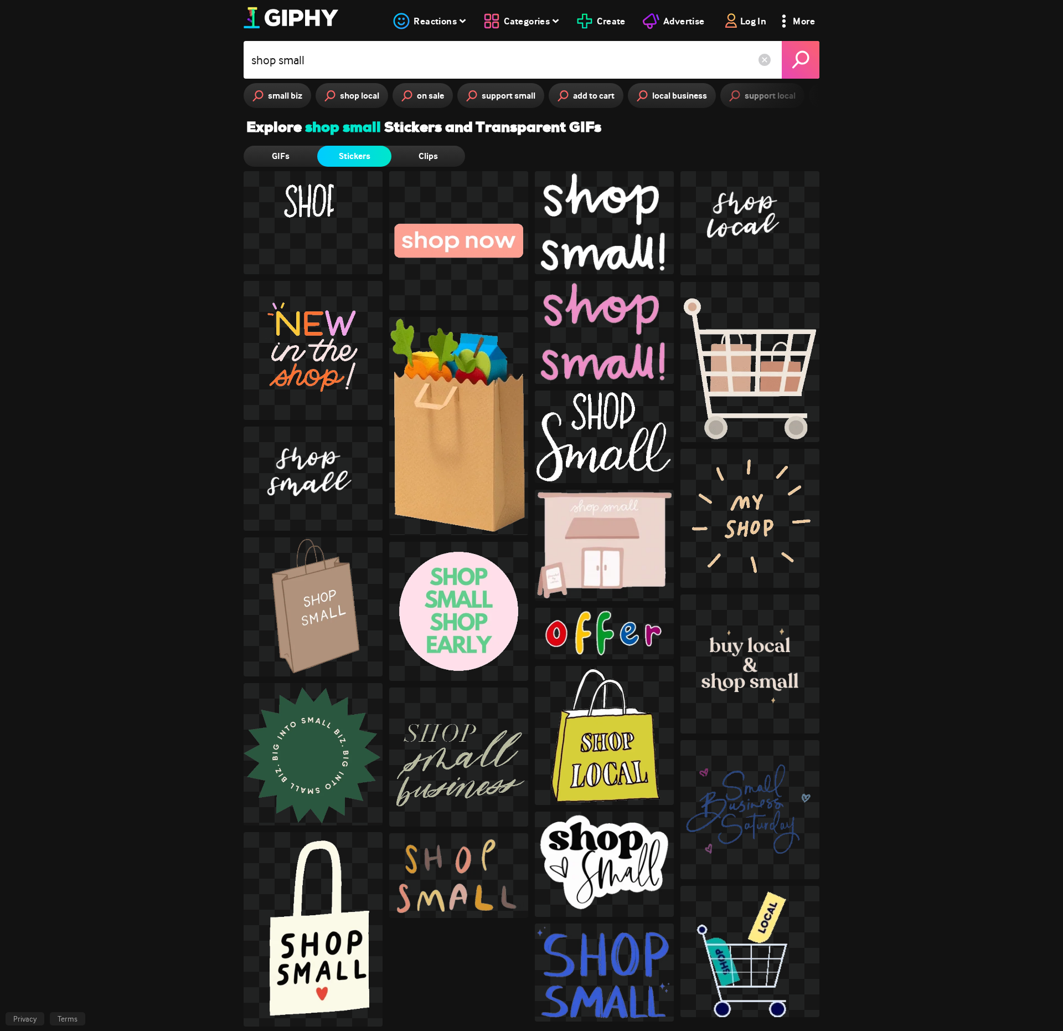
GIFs (281, 156)
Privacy (25, 1018)
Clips (428, 156)
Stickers (354, 156)
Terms (68, 1018)
